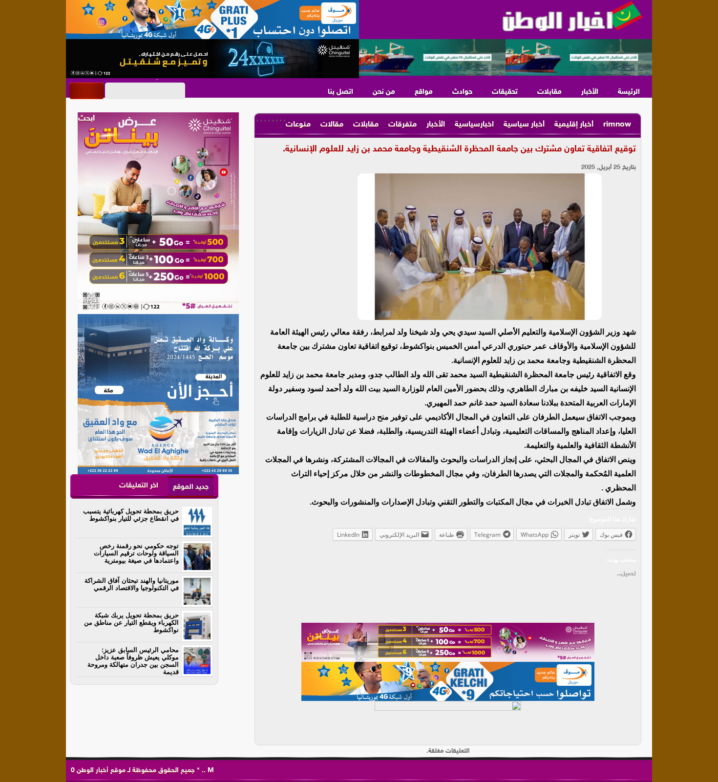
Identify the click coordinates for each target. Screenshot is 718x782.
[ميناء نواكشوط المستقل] (505, 58)
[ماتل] (448, 720)
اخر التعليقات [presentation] (138, 486)
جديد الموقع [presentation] (191, 487)
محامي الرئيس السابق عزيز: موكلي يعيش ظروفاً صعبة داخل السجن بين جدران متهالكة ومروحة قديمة (133, 661)
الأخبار (589, 92)
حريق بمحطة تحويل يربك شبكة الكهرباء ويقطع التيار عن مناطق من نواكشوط (131, 623)
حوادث (462, 92)
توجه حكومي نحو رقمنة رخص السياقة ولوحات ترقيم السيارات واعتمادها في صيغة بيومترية (136, 553)
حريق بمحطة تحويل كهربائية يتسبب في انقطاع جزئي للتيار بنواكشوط (131, 514)
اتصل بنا (340, 92)
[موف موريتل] (212, 19)
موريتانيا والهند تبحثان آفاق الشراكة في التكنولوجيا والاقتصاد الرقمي (131, 584)
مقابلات (549, 92)
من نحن (384, 92)
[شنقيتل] (212, 59)
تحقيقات (505, 92)
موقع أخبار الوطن (100, 770)
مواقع (424, 92)
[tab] (190, 486)
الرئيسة (629, 92)
